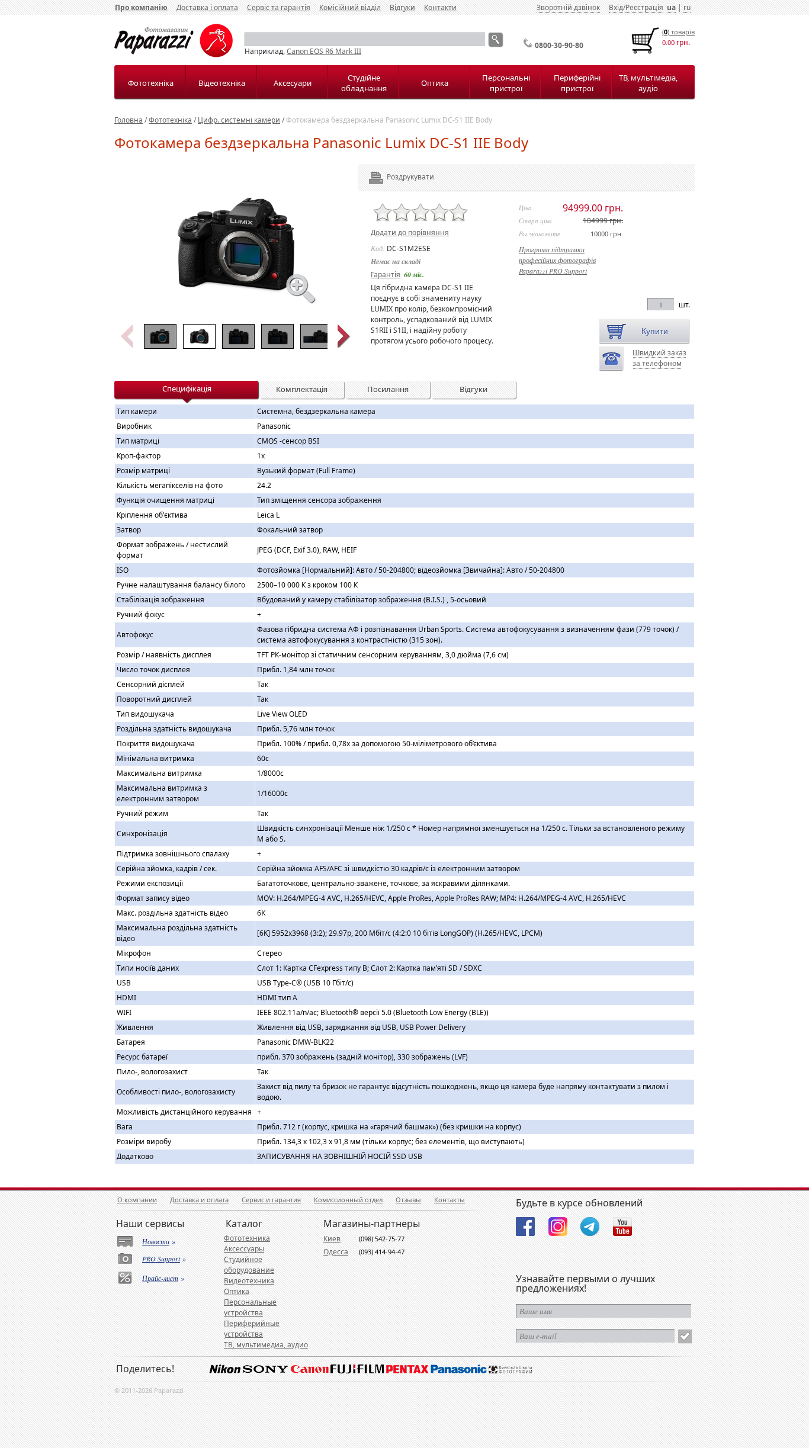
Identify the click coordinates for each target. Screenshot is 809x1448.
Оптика (434, 83)
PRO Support (161, 1258)
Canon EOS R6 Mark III (324, 51)
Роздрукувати (394, 177)
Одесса (335, 1252)
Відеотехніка (221, 83)
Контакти (440, 7)
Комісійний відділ (350, 7)
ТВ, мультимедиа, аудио (266, 1345)
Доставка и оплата (199, 1199)
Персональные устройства (250, 1307)
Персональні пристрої (506, 83)
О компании (137, 1199)
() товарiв (678, 31)
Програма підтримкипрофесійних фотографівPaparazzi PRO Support (557, 260)
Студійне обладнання (364, 83)
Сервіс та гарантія (278, 7)
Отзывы (408, 1199)
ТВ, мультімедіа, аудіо (648, 83)
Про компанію (141, 7)
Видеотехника (249, 1281)
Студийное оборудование (249, 1264)
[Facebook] (525, 1226)
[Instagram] (557, 1226)
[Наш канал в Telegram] (589, 1226)
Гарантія (385, 274)
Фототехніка (151, 83)
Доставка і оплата (207, 7)
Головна (128, 120)
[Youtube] (622, 1226)
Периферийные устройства (252, 1328)
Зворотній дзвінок (568, 7)
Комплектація (302, 389)
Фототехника (247, 1238)
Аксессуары (244, 1249)
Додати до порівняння (410, 232)
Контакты (449, 1199)
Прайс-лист (160, 1278)
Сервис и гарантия (271, 1199)
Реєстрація (644, 7)
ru (687, 7)
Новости (155, 1241)
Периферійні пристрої (577, 83)
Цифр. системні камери (239, 120)
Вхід (616, 7)
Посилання (388, 389)
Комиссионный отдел (348, 1199)
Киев (332, 1239)
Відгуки (402, 7)
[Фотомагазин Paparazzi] (173, 55)
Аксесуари (293, 83)
